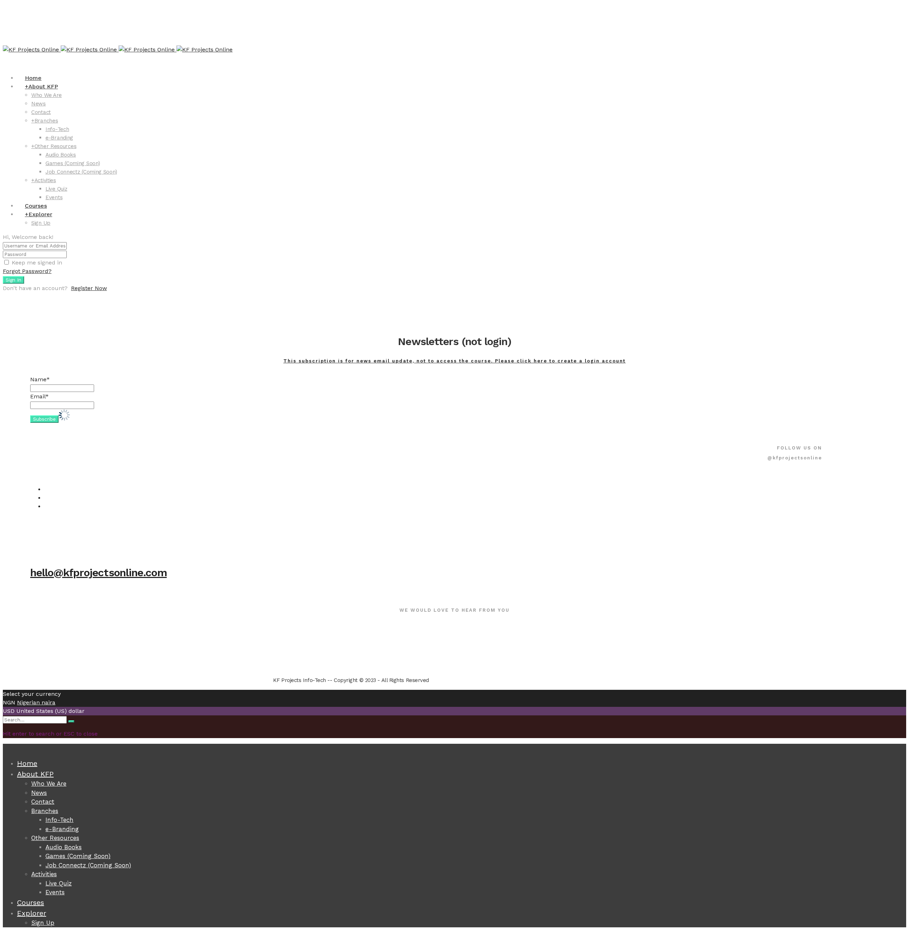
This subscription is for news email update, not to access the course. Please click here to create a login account (454, 361)
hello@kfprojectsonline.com (98, 572)
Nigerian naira (36, 702)
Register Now (89, 288)
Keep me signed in (37, 262)
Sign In (13, 280)
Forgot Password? (27, 271)
